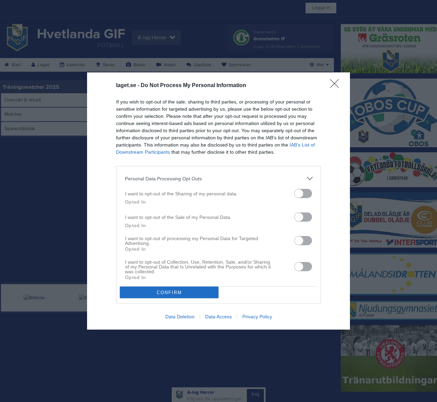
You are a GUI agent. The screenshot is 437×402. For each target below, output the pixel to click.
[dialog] (218, 201)
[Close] (336, 85)
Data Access (218, 316)
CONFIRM (169, 292)
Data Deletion (180, 316)
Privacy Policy (257, 316)
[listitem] (218, 178)
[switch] (303, 193)
